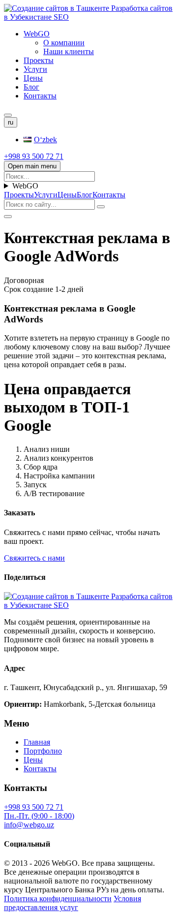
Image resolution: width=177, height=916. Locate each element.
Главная (37, 742)
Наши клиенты (68, 51)
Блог (31, 87)
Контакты (40, 96)
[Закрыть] (8, 216)
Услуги (35, 69)
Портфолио (43, 751)
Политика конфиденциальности (58, 898)
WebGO (37, 34)
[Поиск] (8, 115)
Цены (33, 78)
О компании (64, 42)
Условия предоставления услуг (72, 903)
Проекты (39, 60)
